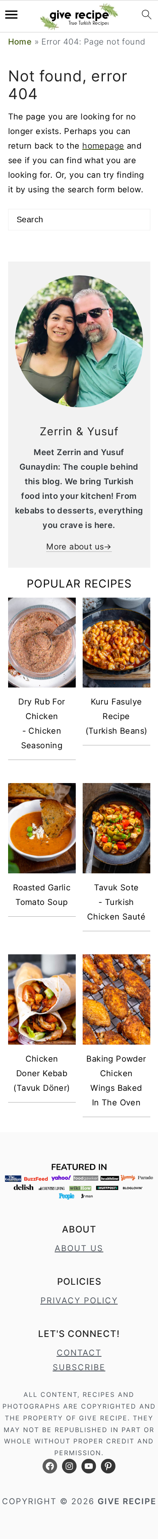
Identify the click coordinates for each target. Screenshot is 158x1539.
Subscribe (79, 1367)
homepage (103, 146)
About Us (79, 1248)
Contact (79, 1353)
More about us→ (79, 546)
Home (20, 42)
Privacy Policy (79, 1300)
